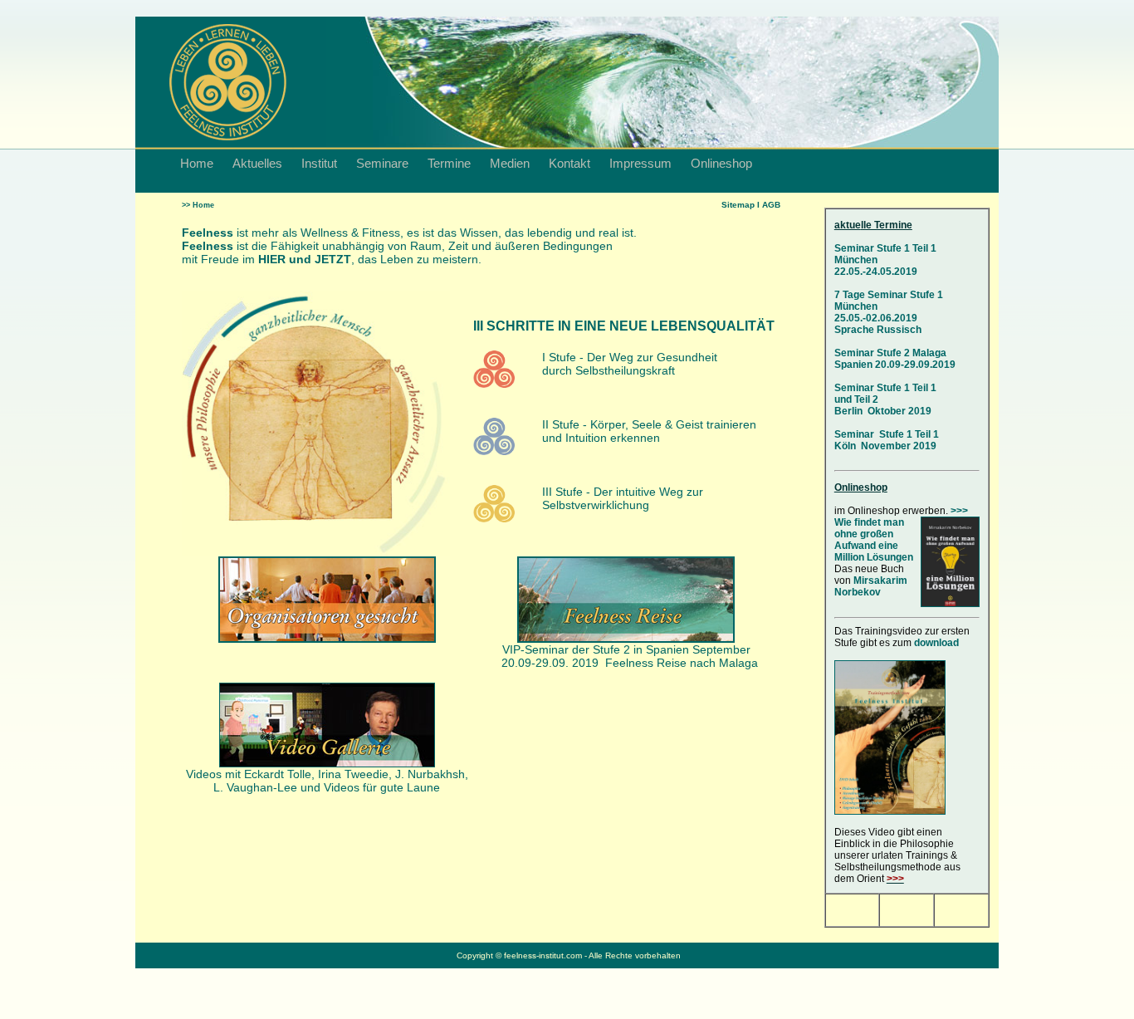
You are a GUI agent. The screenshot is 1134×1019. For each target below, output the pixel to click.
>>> (959, 511)
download (936, 643)
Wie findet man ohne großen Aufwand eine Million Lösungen (873, 540)
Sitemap (738, 204)
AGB (771, 204)
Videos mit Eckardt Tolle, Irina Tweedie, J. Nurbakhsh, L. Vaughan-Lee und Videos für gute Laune (327, 780)
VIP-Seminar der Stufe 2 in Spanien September (626, 649)
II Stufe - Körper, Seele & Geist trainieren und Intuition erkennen (649, 431)
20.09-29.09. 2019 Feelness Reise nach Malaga (629, 662)
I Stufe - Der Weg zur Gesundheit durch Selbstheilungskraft (629, 363)
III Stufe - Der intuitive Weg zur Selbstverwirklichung (622, 498)
